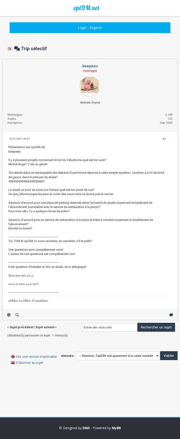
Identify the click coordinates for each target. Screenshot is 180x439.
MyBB (116, 428)
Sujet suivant (44, 327)
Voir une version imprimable (36, 356)
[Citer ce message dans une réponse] (171, 315)
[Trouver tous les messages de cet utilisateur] (17, 315)
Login (82, 27)
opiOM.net (86, 8)
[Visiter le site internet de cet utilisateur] (8, 315)
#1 (164, 138)
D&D (86, 428)
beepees (90, 66)
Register (96, 27)
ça (32, 275)
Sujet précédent (21, 327)
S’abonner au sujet (29, 363)
